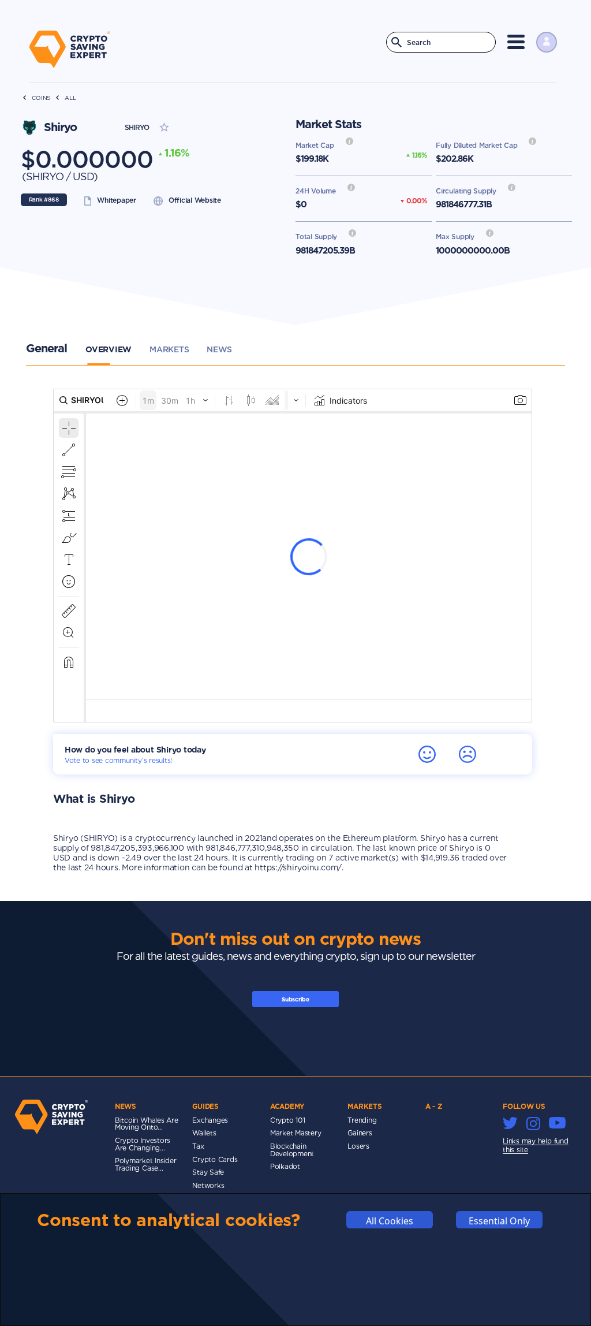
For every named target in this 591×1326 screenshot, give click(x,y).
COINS (41, 98)
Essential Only (499, 1221)
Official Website (195, 200)
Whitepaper (116, 200)
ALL (70, 98)
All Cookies (389, 1221)
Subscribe (295, 999)
